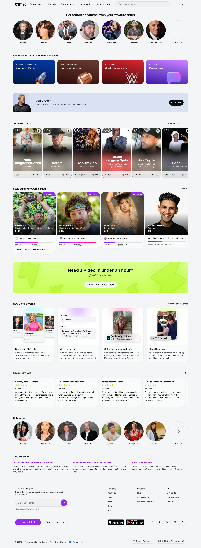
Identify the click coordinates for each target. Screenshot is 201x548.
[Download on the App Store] (116, 522)
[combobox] (144, 4)
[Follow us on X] (167, 522)
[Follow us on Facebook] (175, 522)
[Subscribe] (64, 502)
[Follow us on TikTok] (159, 522)
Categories (35, 4)
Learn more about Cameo (176, 304)
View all (171, 123)
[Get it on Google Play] (134, 522)
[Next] (185, 123)
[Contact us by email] (182, 522)
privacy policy (34, 509)
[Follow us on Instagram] (152, 522)
